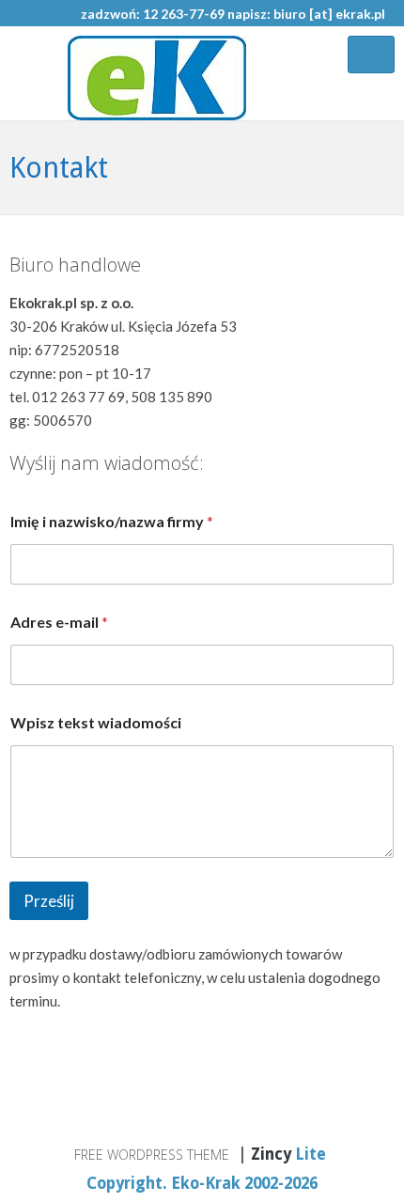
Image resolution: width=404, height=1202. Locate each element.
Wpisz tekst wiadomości (95, 722)
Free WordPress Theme (151, 1154)
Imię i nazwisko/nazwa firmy (111, 521)
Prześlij (48, 901)
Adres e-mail (59, 622)
